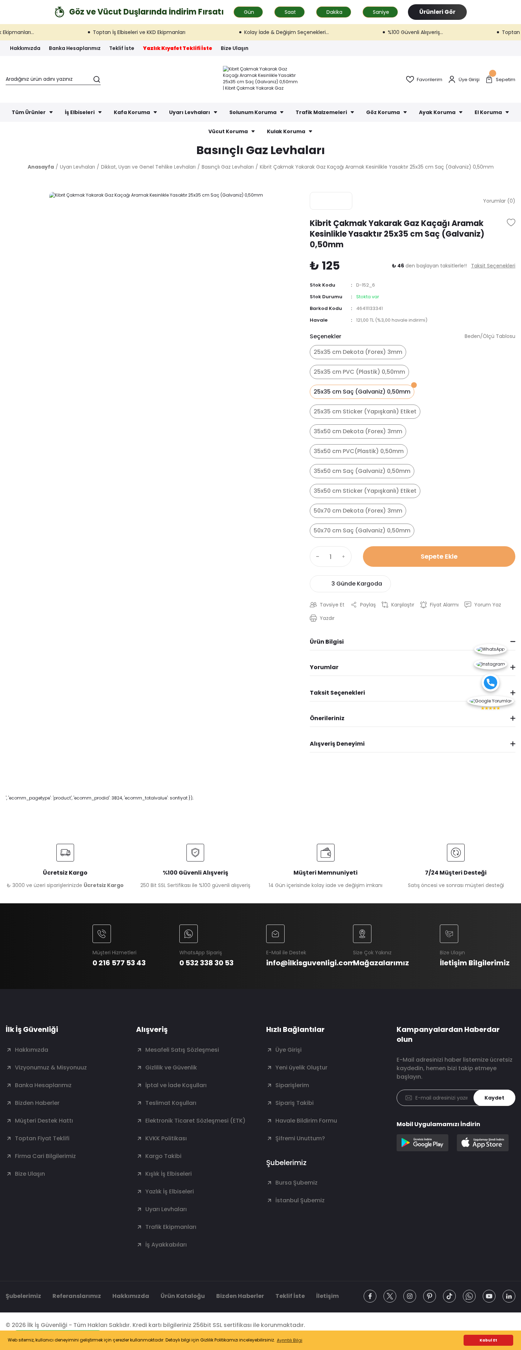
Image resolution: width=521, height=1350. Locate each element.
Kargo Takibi (163, 1156)
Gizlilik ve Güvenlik (171, 1067)
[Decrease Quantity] (316, 556)
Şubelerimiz (23, 1296)
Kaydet (494, 1097)
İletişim (327, 1296)
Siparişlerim (292, 1085)
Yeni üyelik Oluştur (301, 1067)
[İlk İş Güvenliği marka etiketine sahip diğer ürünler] (331, 201)
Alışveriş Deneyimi (337, 744)
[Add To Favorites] (511, 222)
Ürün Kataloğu (183, 1296)
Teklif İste (290, 1296)
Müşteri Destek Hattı (44, 1121)
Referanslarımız (76, 1296)
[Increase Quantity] (345, 556)
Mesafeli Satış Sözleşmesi (182, 1050)
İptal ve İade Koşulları (176, 1085)
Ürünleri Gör (437, 12)
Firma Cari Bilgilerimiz (45, 1156)
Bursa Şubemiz (296, 1183)
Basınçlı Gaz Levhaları (260, 150)
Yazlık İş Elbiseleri (169, 1191)
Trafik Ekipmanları (170, 1227)
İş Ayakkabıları (166, 1245)
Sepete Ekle (439, 556)
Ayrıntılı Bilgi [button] (289, 1340)
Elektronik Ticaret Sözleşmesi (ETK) (195, 1121)
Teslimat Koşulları (170, 1103)
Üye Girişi (288, 1050)
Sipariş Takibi (294, 1103)
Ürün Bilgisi (327, 642)
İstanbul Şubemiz (300, 1200)
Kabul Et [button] (488, 1340)
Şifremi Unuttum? (300, 1138)
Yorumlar (324, 667)
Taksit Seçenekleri (337, 693)
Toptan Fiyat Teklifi (42, 1138)
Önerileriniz (327, 718)
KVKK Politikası (166, 1138)
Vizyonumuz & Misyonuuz (51, 1067)
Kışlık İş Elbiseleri (168, 1174)
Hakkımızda (31, 1050)
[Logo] (260, 79)
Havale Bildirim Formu (306, 1121)
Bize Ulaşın (30, 1174)
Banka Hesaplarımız (43, 1085)
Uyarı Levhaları (166, 1209)
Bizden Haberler (37, 1103)
